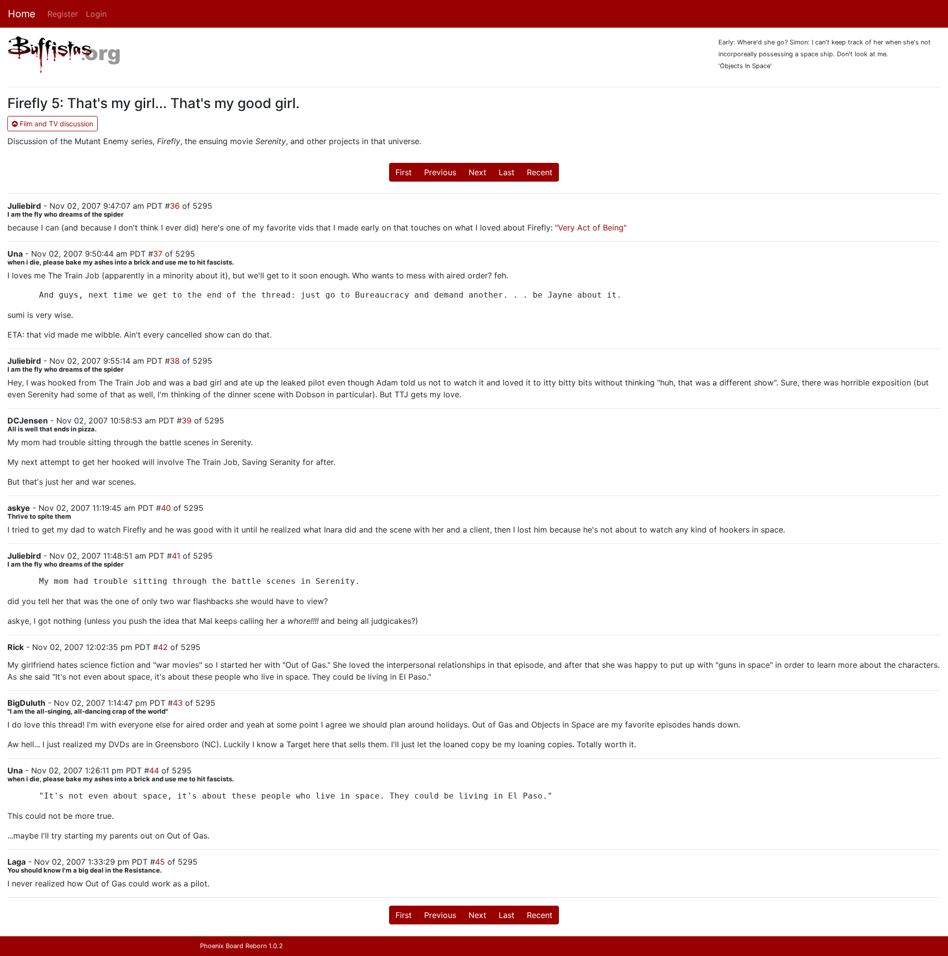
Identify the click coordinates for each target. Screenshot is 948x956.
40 (166, 508)
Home (22, 14)
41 (176, 556)
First (403, 172)
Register (62, 14)
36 (175, 206)
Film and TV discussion (55, 123)
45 (160, 862)
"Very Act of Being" (591, 227)
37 (157, 254)
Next (477, 172)
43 (178, 703)
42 (163, 647)
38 (175, 361)
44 (154, 770)
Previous (440, 172)
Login (96, 14)
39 (187, 420)
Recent (540, 172)
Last (506, 172)
